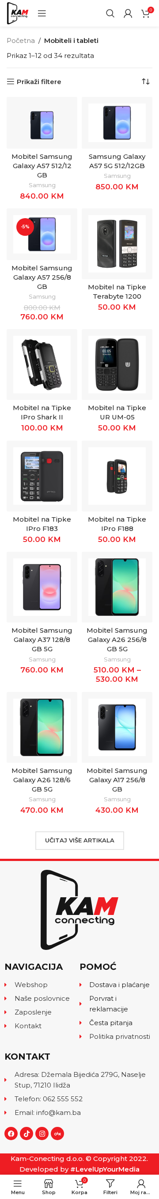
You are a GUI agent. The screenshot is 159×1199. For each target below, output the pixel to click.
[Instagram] (42, 1133)
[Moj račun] (128, 13)
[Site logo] (18, 12)
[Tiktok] (26, 1133)
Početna (21, 40)
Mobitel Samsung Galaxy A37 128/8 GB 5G (41, 639)
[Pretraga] (110, 13)
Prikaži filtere (39, 81)
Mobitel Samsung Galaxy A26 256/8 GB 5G (117, 639)
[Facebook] (11, 1133)
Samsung (42, 185)
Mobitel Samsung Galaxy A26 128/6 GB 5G (41, 779)
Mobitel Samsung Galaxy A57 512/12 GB (41, 165)
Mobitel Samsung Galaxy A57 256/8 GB (41, 277)
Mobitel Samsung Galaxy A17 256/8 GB (117, 779)
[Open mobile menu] (42, 13)
